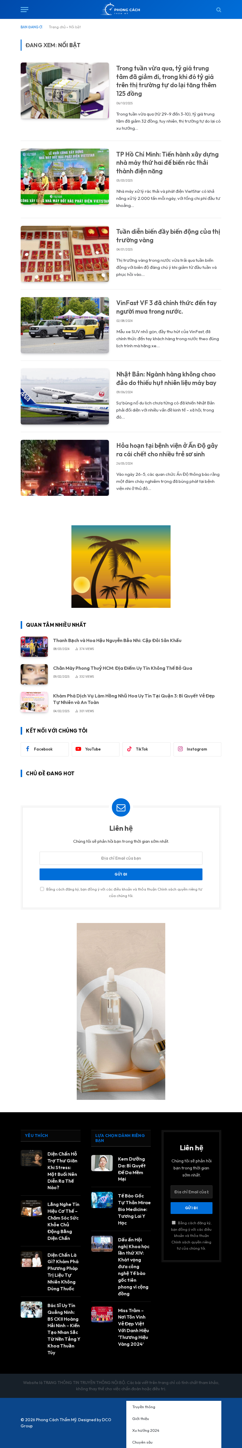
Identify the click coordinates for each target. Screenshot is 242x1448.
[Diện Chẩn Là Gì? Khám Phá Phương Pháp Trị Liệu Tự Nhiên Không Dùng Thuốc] (31, 1259)
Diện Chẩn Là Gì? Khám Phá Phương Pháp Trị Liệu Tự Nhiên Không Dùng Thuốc (63, 1271)
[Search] (218, 9)
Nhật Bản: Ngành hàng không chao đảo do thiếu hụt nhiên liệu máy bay (166, 378)
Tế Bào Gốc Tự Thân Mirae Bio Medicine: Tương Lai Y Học (134, 1209)
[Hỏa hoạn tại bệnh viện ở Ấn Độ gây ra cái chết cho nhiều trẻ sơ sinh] (65, 468)
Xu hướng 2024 (145, 1430)
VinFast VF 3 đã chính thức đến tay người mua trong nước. (166, 307)
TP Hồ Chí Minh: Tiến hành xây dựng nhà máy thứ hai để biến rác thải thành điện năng (167, 162)
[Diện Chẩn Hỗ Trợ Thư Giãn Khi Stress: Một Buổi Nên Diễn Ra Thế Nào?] (31, 1158)
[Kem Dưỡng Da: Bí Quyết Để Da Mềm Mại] (102, 1163)
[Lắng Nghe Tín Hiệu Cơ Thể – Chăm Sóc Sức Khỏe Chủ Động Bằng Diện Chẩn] (31, 1208)
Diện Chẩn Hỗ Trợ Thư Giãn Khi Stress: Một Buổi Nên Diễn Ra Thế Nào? (62, 1170)
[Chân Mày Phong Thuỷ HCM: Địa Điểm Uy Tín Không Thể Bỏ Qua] (34, 674)
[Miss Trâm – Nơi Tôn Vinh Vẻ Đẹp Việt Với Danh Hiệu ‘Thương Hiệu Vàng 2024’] (102, 1315)
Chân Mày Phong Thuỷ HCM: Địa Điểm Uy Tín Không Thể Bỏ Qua (122, 668)
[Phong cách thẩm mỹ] (121, 9)
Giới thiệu (140, 1418)
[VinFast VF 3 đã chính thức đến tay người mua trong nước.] (65, 325)
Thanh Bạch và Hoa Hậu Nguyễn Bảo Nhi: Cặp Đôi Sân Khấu (117, 640)
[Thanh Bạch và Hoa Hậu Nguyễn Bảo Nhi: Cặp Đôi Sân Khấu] (34, 646)
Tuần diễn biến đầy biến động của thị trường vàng (168, 236)
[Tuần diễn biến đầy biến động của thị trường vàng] (65, 254)
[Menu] (24, 9)
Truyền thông (143, 1406)
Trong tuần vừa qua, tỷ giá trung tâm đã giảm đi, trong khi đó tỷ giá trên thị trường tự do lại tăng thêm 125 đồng (166, 80)
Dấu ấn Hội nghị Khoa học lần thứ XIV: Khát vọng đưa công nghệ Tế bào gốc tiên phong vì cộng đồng (133, 1266)
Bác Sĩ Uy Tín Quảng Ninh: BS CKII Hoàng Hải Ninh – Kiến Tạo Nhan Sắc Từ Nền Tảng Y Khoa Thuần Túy (64, 1328)
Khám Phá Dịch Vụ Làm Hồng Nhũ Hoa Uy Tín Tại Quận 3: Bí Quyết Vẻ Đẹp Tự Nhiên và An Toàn (134, 699)
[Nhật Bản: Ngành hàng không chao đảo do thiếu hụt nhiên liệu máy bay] (65, 396)
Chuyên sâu (142, 1442)
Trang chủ (57, 27)
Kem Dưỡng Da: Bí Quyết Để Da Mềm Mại (132, 1169)
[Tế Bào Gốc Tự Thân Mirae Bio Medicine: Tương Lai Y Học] (102, 1200)
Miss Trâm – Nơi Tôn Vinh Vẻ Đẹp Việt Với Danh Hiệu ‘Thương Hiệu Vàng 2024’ (133, 1327)
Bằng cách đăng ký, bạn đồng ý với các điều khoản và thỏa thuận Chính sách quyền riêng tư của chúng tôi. (191, 1235)
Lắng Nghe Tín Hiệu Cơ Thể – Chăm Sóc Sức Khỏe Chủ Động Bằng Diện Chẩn (63, 1221)
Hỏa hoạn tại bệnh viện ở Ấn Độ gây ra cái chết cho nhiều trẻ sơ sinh (167, 450)
